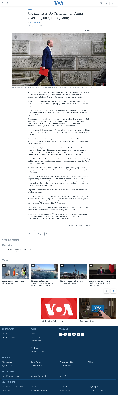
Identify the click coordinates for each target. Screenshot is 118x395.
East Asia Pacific (36, 341)
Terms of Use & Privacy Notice (12, 387)
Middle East (35, 348)
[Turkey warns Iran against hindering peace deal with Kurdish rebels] (102, 271)
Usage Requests (93, 387)
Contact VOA (64, 387)
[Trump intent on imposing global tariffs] (15, 271)
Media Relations (65, 390)
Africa (33, 334)
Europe (30, 9)
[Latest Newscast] (112, 3)
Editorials (63, 376)
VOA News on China (66, 362)
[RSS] (78, 334)
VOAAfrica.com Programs (11, 376)
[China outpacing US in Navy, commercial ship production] (73, 271)
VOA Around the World (39, 390)
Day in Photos (36, 362)
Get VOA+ (34, 387)
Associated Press (35, 22)
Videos (90, 362)
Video (5, 260)
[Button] (87, 31)
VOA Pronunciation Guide (97, 390)
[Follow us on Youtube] (69, 334)
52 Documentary (65, 366)
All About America (8, 337)
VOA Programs (7, 362)
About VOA (6, 390)
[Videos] (107, 3)
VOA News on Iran (37, 366)
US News (5, 334)
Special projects (7, 366)
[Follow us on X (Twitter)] (65, 334)
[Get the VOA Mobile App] (59, 308)
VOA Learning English (38, 376)
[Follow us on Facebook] (61, 334)
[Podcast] (82, 334)
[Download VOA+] (97, 308)
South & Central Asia (38, 351)
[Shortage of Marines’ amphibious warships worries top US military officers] (44, 271)
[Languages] (101, 3)
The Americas (35, 337)
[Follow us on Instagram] (74, 334)
